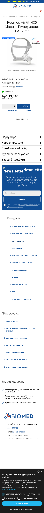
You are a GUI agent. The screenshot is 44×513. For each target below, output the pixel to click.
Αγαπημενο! (12, 111)
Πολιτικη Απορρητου (15, 345)
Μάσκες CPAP (36, 17)
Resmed (19, 87)
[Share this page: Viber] (36, 124)
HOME (5, 17)
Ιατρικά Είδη (13, 17)
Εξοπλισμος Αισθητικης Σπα (23, 226)
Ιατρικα (15, 277)
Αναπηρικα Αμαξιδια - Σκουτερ (24, 255)
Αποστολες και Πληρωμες (16, 360)
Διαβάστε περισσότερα (9, 489)
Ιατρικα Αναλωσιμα (19, 270)
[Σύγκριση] (5, 12)
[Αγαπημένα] (16, 12)
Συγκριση (29, 111)
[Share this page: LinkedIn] (29, 124)
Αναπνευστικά (24, 17)
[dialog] (22, 491)
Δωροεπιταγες (12, 322)
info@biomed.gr (18, 432)
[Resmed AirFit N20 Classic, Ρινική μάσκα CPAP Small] (22, 52)
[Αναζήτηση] (39, 6)
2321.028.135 (12, 428)
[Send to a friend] (22, 128)
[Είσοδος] (28, 12)
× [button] (41, 471)
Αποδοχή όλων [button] (22, 503)
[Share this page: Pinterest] (22, 124)
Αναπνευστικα (18, 241)
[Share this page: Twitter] (15, 124)
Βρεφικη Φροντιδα (19, 284)
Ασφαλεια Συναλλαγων (15, 353)
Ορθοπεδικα (17, 248)
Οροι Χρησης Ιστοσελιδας (16, 338)
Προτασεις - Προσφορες (21, 299)
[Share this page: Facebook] (8, 124)
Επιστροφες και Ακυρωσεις (17, 367)
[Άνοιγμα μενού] (5, 6)
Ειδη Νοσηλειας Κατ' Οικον (23, 234)
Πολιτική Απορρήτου (15, 207)
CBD (13, 292)
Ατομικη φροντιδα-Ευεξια (22, 263)
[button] (22, 509)
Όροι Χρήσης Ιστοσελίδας (28, 205)
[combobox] (38, 472)
